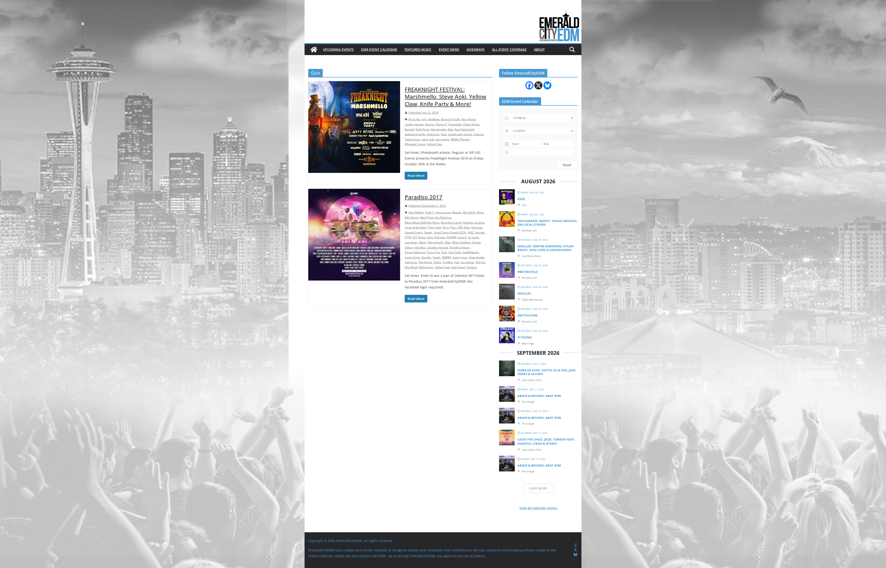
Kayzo (422, 237)
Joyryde (480, 232)
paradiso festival (437, 247)
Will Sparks (426, 267)
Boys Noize (468, 119)
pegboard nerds (415, 134)
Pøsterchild (528, 272)
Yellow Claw (434, 144)
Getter (428, 232)
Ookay (409, 247)
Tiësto (437, 262)
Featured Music (417, 49)
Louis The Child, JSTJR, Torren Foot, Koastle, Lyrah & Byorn (546, 441)
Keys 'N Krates (436, 237)
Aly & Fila (414, 119)
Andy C (429, 212)
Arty (424, 119)
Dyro (446, 227)
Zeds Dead (458, 267)
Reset (567, 165)
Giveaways (476, 49)
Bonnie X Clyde (450, 119)
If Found (525, 337)
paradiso (419, 247)
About (539, 49)
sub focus (411, 262)
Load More (538, 488)
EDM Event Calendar (379, 49)
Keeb (521, 199)
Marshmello (438, 129)
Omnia (476, 242)
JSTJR (408, 237)
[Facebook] (529, 85)
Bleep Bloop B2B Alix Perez (422, 223)
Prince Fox (433, 252)
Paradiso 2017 (423, 197)
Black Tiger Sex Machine (435, 217)
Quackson (433, 134)
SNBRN (446, 257)
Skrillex (524, 293)
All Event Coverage (509, 49)
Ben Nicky (469, 212)
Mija (450, 129)
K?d (414, 237)
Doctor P (441, 124)
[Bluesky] (547, 85)
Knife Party (422, 129)
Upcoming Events (338, 49)
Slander (426, 257)
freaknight (454, 124)
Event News (449, 49)
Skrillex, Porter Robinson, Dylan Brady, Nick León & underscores (546, 248)
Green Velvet (471, 124)
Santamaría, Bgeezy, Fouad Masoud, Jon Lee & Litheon (548, 223)
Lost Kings (411, 242)
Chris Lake (434, 227)
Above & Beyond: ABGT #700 (539, 396)
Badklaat (434, 119)
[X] (538, 85)
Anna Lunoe (443, 212)
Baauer (457, 212)
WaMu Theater (460, 139)
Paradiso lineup (459, 247)
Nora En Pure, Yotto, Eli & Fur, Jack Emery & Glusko (547, 372)
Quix (443, 134)
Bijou (480, 212)
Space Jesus (412, 139)
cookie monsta (414, 124)
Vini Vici (480, 262)
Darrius (429, 124)
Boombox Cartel (451, 223)
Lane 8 (462, 237)
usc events (442, 139)
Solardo (479, 134)
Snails (436, 257)
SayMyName (470, 252)
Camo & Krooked (415, 227)
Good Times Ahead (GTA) (450, 232)
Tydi (456, 262)
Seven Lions (412, 257)
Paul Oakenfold (464, 129)
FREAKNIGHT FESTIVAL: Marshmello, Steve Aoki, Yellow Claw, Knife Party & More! (445, 96)
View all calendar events (538, 508)
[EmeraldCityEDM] (313, 49)
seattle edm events (460, 134)
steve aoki (427, 139)
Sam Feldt (454, 252)
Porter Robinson (415, 252)
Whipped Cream (415, 144)
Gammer (477, 227)
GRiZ (471, 232)
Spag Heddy (476, 257)
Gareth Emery (414, 232)
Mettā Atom (527, 315)
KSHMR (451, 237)
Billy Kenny (412, 217)
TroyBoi (447, 262)
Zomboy (471, 267)
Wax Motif (411, 267)
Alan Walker (416, 212)
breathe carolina (473, 223)
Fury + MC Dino (460, 227)
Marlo (423, 242)
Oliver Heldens (461, 242)
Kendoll (409, 129)
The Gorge (425, 262)
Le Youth (473, 237)
